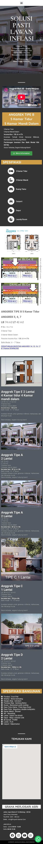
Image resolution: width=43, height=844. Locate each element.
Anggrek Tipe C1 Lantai (12, 587)
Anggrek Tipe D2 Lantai (12, 656)
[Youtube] (24, 835)
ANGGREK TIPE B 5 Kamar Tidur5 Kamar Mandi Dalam (22, 119)
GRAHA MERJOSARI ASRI (21, 806)
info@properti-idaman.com (17, 819)
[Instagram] (18, 835)
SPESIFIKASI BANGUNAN (21, 691)
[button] (21, 3)
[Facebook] (12, 835)
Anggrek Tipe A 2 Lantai (12, 456)
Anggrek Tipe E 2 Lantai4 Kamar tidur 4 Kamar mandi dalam (18, 395)
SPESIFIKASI (12, 162)
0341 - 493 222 (14, 817)
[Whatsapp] (30, 835)
